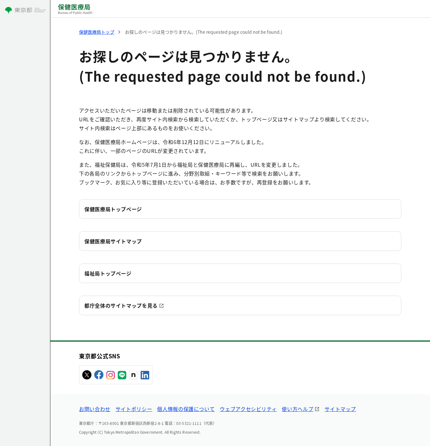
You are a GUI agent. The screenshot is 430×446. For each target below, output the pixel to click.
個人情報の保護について (186, 409)
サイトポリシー (134, 409)
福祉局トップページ (108, 273)
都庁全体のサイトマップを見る (121, 305)
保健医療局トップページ (113, 209)
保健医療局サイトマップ (113, 241)
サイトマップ (340, 409)
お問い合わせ (94, 409)
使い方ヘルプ (297, 409)
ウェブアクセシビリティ (248, 409)
